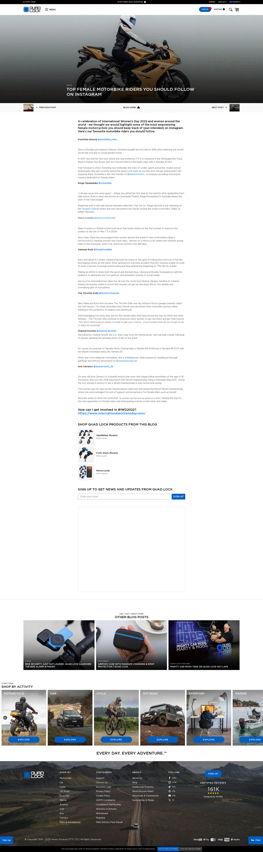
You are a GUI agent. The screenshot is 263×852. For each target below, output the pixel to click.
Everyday (65, 796)
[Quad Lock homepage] (32, 12)
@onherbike (105, 183)
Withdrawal (102, 813)
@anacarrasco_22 (103, 367)
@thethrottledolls (109, 293)
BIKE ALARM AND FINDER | (131, 2)
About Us (137, 778)
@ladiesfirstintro (135, 174)
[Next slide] (258, 718)
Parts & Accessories (70, 822)
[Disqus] (131, 549)
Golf (62, 809)
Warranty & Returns (106, 809)
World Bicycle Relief (143, 791)
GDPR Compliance (105, 800)
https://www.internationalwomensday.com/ (112, 413)
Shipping (218, 9)
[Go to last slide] (5, 718)
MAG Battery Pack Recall (109, 822)
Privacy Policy (103, 791)
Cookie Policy (103, 796)
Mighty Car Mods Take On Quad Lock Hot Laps (199, 667)
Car (61, 783)
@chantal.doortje (106, 331)
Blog (134, 783)
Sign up (6, 840)
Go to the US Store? (168, 849)
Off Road (64, 791)
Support (212, 2)
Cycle (62, 787)
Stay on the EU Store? (190, 849)
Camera (64, 818)
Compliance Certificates (108, 805)
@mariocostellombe (105, 218)
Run (62, 813)
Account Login (103, 787)
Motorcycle (65, 778)
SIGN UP (178, 496)
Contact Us (102, 783)
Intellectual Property (143, 787)
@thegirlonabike (103, 250)
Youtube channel (90, 209)
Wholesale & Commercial (145, 796)
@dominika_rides (107, 140)
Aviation (64, 805)
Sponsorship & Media (143, 800)
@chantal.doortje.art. (127, 361)
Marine (63, 800)
